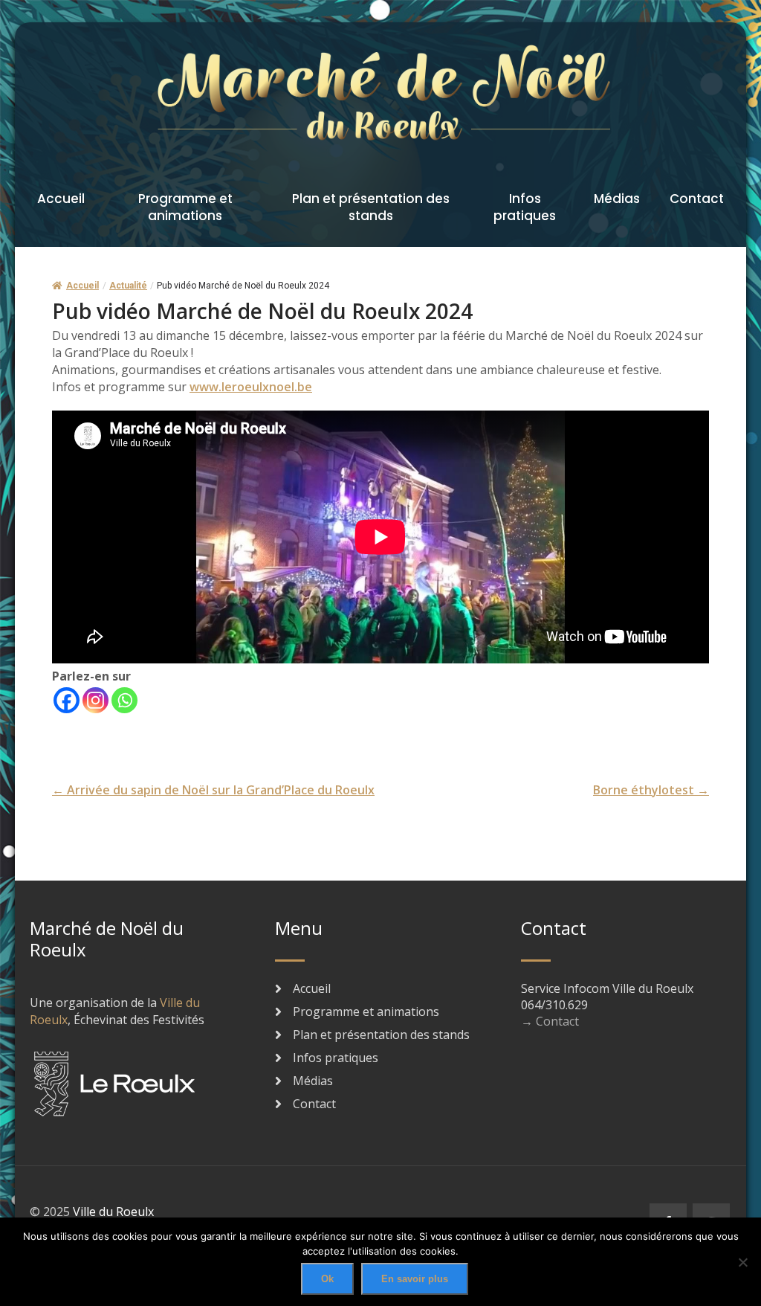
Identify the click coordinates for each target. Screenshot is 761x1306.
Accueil (61, 199)
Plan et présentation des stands (371, 207)
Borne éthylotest (651, 790)
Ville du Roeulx (113, 1211)
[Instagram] (95, 700)
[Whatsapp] (124, 700)
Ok (327, 1278)
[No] (742, 1262)
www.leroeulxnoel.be (251, 387)
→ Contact (550, 1021)
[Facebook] (67, 700)
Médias (617, 199)
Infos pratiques (524, 207)
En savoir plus (414, 1278)
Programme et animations (185, 207)
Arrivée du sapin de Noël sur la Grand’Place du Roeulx (213, 790)
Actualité (128, 285)
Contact (697, 199)
